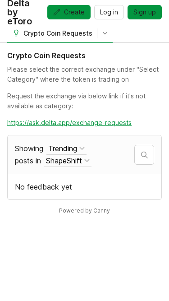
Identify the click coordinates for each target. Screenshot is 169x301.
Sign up (144, 12)
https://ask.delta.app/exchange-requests (69, 122)
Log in (109, 12)
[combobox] (66, 149)
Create (74, 12)
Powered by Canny (84, 210)
